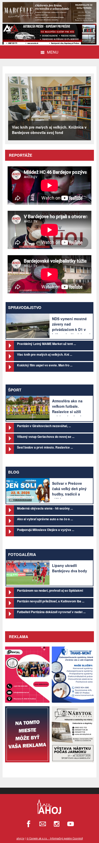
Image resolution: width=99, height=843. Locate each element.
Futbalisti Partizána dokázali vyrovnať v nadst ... (51, 612)
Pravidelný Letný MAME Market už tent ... (46, 343)
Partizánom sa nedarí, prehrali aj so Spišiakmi (50, 590)
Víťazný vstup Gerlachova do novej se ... (45, 436)
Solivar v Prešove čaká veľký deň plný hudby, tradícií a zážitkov (69, 491)
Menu (52, 52)
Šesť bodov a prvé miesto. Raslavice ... (45, 447)
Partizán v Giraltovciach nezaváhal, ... (44, 426)
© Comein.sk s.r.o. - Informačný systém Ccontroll (55, 838)
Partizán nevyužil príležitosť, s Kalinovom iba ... (50, 601)
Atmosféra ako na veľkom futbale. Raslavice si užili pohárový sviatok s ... (70, 408)
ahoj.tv (20, 838)
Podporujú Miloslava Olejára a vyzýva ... (45, 529)
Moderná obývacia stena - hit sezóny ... (45, 508)
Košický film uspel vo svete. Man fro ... (44, 365)
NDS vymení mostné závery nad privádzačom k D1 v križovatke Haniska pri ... (71, 329)
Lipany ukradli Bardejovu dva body (69, 568)
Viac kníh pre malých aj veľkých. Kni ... (44, 354)
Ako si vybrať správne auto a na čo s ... (45, 519)
